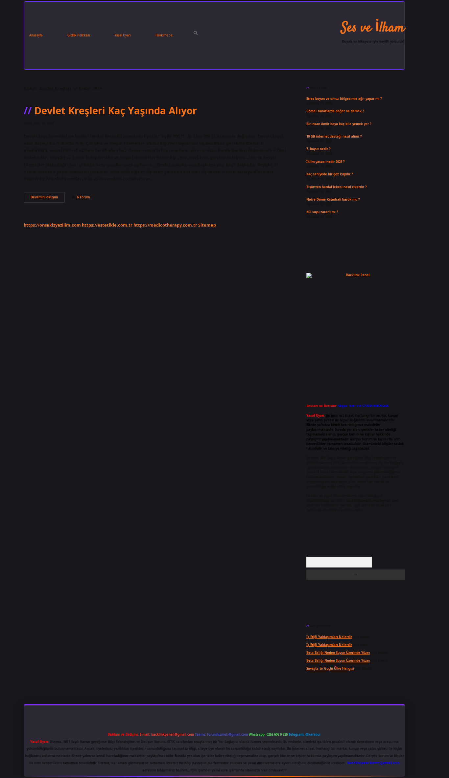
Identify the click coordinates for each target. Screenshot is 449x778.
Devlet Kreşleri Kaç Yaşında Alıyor (115, 110)
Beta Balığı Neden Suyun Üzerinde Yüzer (338, 653)
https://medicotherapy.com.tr (165, 225)
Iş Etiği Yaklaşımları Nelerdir (329, 637)
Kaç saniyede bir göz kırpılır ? (329, 174)
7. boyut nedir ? (318, 149)
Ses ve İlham (373, 28)
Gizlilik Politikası (78, 35)
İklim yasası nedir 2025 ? (325, 162)
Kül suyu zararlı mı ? (322, 212)
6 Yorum (83, 197)
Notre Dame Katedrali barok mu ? (333, 199)
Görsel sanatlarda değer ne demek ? (335, 111)
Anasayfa (35, 35)
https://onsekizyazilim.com (52, 225)
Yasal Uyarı (122, 35)
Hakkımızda (163, 35)
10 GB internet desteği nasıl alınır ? (334, 136)
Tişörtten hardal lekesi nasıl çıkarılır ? (336, 187)
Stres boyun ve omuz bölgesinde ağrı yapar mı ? (344, 99)
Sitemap (207, 225)
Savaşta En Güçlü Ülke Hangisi (330, 668)
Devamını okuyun (48, 199)
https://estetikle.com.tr (107, 225)
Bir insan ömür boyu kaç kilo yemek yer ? (338, 124)
